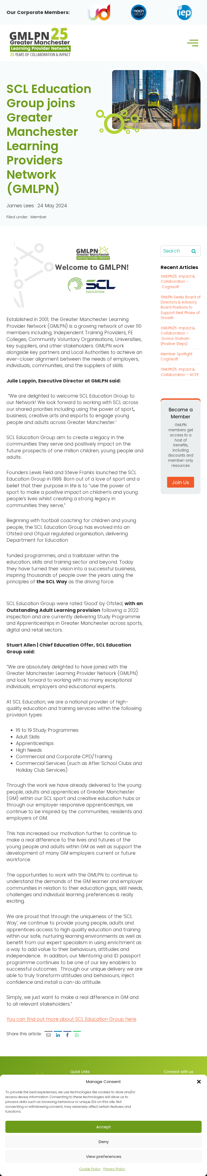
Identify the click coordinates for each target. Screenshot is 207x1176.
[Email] (48, 1035)
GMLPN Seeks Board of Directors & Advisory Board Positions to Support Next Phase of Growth (181, 307)
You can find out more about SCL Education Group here (71, 1019)
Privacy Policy (114, 1169)
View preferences (103, 1156)
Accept (103, 1127)
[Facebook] (67, 1035)
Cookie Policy (90, 1169)
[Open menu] (193, 43)
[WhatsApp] (77, 1035)
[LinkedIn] (58, 1035)
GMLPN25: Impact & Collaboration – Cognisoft (178, 281)
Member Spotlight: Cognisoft (177, 356)
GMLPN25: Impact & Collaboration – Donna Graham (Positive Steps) (178, 336)
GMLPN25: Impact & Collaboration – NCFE (180, 372)
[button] (199, 1081)
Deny (104, 1141)
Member (38, 217)
